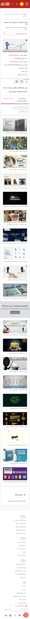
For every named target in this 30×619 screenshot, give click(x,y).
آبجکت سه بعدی (22, 555)
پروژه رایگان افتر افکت (20, 564)
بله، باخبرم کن (15, 312)
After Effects (14, 62)
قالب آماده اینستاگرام (21, 533)
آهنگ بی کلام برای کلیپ (20, 571)
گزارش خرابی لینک (8, 98)
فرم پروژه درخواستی (21, 593)
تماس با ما (23, 590)
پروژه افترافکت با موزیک (20, 520)
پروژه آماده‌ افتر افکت (20, 34)
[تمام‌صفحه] (25, 50)
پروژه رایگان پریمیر (21, 568)
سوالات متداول (22, 603)
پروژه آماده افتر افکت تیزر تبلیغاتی (20, 108)
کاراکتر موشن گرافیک (21, 530)
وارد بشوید (10, 501)
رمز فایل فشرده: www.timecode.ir (22, 99)
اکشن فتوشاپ (22, 545)
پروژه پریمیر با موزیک (21, 523)
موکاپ (24, 552)
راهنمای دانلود (22, 599)
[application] (15, 45)
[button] (15, 45)
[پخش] (4, 50)
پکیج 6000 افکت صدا (20, 574)
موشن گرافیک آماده (23, 111)
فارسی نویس (22, 577)
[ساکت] (23, 50)
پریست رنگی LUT (21, 549)
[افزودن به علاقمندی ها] (4, 33)
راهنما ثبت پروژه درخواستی (19, 596)
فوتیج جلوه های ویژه (21, 527)
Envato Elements (14, 55)
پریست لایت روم (22, 542)
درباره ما (24, 586)
